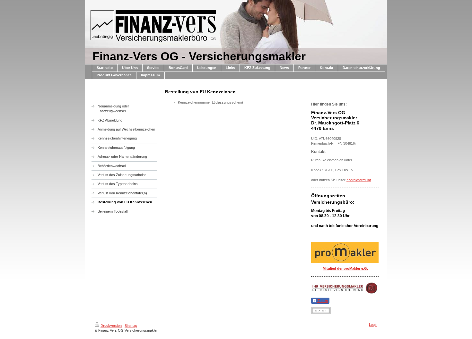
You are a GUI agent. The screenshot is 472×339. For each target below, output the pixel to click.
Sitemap (131, 325)
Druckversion (111, 325)
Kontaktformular (358, 180)
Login (373, 324)
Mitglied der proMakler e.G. (345, 268)
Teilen (322, 301)
